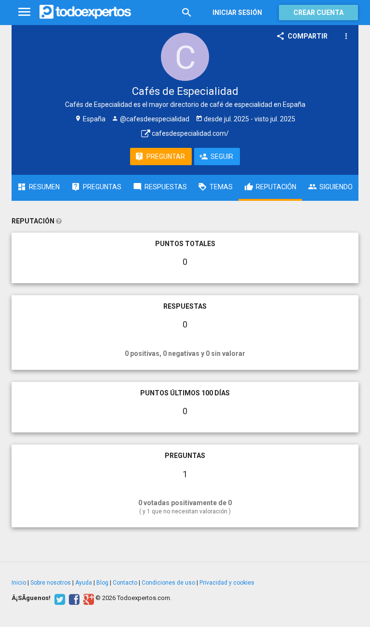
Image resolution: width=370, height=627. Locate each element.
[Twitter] (58, 598)
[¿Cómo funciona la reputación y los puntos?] (59, 221)
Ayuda (83, 582)
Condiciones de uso (168, 582)
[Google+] (87, 598)
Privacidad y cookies (226, 582)
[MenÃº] (24, 12)
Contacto (125, 582)
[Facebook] (72, 598)
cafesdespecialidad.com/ (189, 133)
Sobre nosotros (50, 582)
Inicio (19, 582)
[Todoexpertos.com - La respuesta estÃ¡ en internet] (85, 12)
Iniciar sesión (237, 12)
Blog (102, 582)
